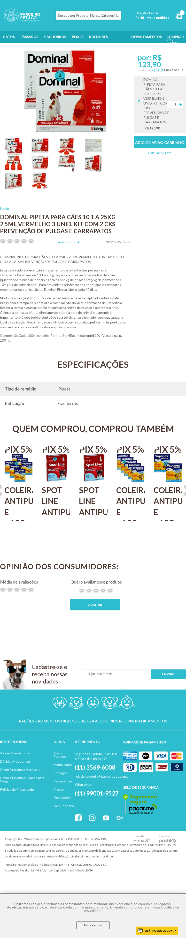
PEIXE (126, 704)
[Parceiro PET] (21, 20)
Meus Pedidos (60, 754)
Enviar (168, 674)
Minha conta (63, 765)
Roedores (98, 37)
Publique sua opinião (95, 604)
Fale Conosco (64, 806)
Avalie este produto (70, 242)
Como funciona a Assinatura (21, 769)
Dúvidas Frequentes (15, 761)
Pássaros (29, 37)
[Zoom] (13, 153)
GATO (76, 704)
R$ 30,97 (158, 70)
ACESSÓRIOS (106, 721)
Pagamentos (63, 781)
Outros (10, 49)
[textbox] (88, 15)
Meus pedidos (158, 17)
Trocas (59, 789)
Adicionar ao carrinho (160, 142)
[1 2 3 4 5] (96, 590)
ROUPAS (126, 721)
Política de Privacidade (17, 789)
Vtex (141, 839)
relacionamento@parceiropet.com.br (102, 776)
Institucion (11, 742)
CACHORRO (59, 704)
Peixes (77, 37)
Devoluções (62, 797)
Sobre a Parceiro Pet (15, 753)
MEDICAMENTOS (151, 721)
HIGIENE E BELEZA (77, 721)
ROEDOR (109, 704)
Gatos (9, 37)
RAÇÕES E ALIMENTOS (39, 721)
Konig (4, 208)
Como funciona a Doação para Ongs (22, 779)
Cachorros (55, 37)
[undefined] (65, 91)
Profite (167, 839)
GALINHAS (32, 49)
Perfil (139, 17)
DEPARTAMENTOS (146, 37)
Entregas (60, 773)
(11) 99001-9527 (97, 793)
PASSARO (93, 704)
